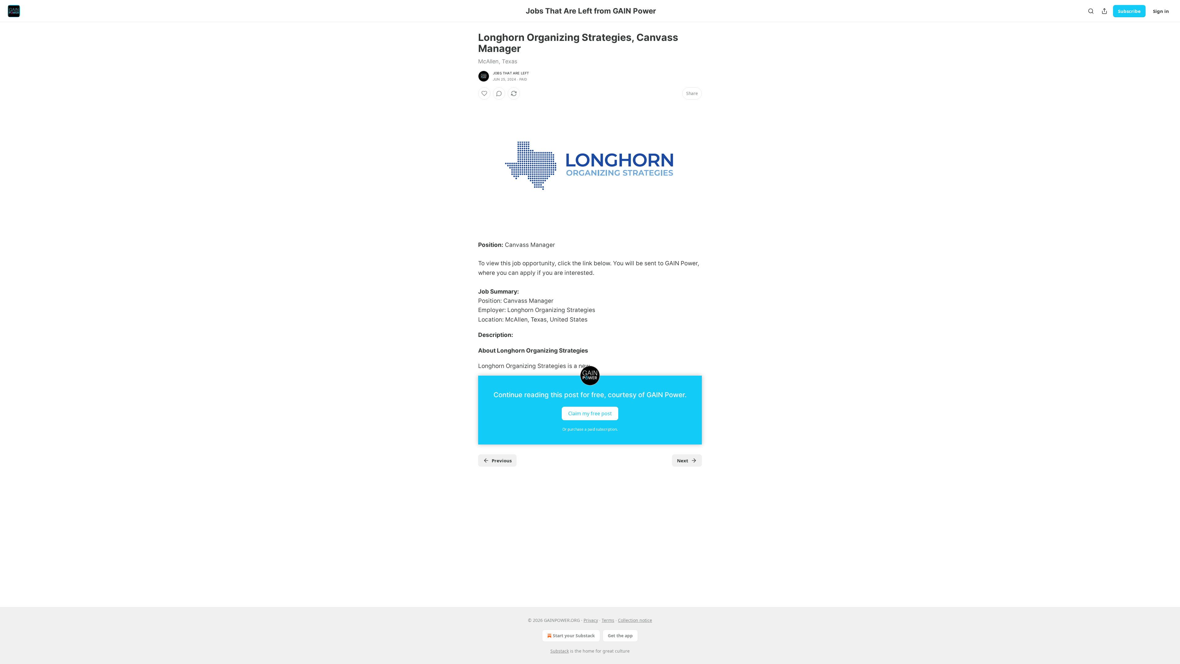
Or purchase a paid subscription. (590, 429)
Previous (502, 460)
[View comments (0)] (499, 93)
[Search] (1091, 11)
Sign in (1161, 11)
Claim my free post (590, 413)
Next (682, 460)
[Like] (484, 93)
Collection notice (635, 620)
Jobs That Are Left (511, 73)
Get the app (620, 635)
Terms (608, 620)
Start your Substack (574, 635)
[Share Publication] (1104, 11)
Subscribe (1129, 11)
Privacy (591, 620)
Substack (559, 651)
